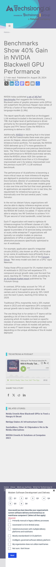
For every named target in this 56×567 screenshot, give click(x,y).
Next (12, 555)
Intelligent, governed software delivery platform (31, 540)
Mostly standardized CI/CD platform (27, 536)
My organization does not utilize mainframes (30, 544)
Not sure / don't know (21, 548)
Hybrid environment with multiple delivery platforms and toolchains (28, 530)
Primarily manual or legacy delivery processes (30, 521)
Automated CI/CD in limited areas (25, 525)
